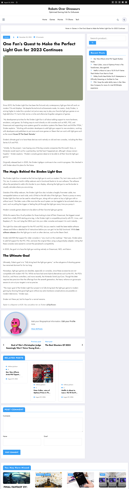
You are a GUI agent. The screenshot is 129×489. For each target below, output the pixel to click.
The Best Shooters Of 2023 (58, 345)
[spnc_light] (124, 19)
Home (44, 19)
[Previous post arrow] (3, 345)
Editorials (15, 475)
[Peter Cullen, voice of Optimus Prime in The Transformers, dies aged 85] (43, 373)
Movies (60, 19)
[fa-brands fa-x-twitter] (116, 2)
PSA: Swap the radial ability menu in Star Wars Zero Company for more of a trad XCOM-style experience (108, 85)
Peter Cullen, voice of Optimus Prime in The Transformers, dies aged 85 (42, 391)
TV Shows (69, 19)
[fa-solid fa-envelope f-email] (126, 2)
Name (5, 436)
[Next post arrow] (82, 345)
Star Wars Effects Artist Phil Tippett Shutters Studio (12, 373)
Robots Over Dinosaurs (64, 9)
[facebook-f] (113, 2)
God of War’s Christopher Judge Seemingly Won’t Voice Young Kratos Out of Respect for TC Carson (23, 347)
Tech (77, 19)
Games (52, 19)
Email (46, 436)
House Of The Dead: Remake (24, 134)
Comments (6, 416)
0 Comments (40, 37)
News (46, 475)
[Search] (117, 19)
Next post (48, 342)
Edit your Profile (68, 321)
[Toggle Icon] (3, 19)
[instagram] (119, 2)
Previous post (36, 342)
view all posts (37, 329)
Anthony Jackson (13, 366)
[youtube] (123, 2)
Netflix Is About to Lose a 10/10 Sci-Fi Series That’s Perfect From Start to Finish (69, 391)
